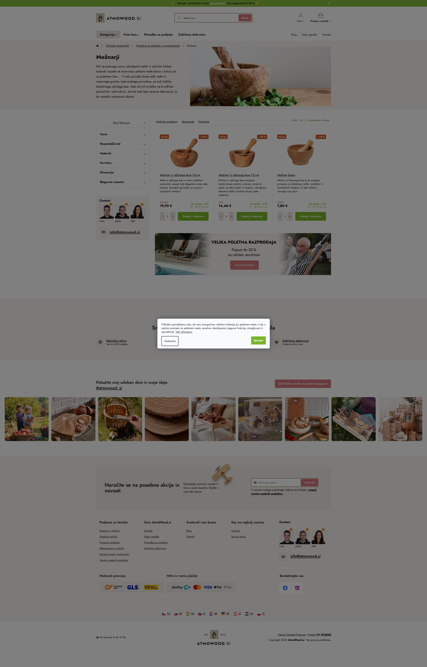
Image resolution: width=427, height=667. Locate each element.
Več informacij (184, 332)
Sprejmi (258, 340)
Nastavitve (170, 341)
